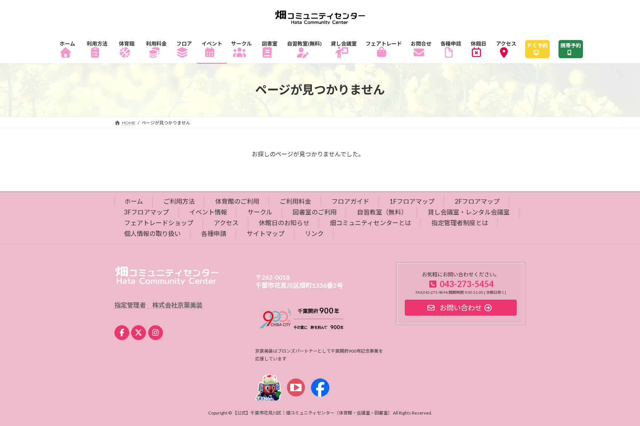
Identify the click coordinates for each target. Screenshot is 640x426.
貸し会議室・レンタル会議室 (469, 212)
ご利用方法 (179, 201)
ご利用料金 (295, 201)
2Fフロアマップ (477, 201)
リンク (314, 233)
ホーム (133, 201)
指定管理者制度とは (459, 223)
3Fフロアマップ (146, 212)
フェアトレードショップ (158, 223)
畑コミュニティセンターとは (370, 223)
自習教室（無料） (382, 212)
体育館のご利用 (237, 201)
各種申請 (213, 233)
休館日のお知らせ (284, 223)
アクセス (226, 223)
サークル (259, 212)
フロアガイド (350, 201)
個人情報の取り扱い (152, 233)
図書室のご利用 (315, 212)
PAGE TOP (618, 406)
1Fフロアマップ (412, 201)
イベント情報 (208, 212)
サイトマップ (265, 233)
